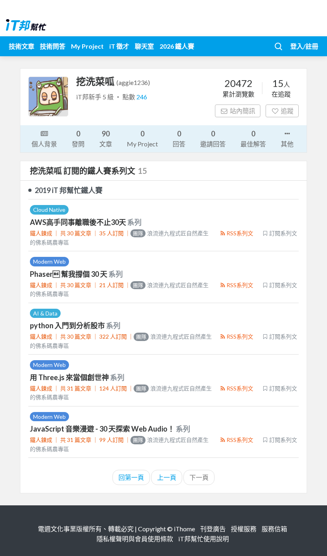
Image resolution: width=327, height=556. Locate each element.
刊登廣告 (213, 528)
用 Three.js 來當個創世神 (70, 377)
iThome (184, 528)
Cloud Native (49, 209)
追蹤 (287, 110)
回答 (179, 138)
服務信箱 (274, 528)
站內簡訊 (242, 110)
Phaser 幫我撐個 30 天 (69, 274)
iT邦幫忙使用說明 (203, 538)
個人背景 (44, 144)
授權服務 (243, 528)
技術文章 (21, 46)
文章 (105, 138)
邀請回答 (213, 138)
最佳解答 (253, 138)
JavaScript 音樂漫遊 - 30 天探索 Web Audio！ (103, 428)
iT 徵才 (119, 46)
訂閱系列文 (283, 233)
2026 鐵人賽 (177, 46)
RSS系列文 (240, 233)
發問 (78, 138)
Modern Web (49, 261)
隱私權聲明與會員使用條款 (135, 538)
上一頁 (166, 477)
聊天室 (144, 46)
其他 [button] (287, 144)
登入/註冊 (304, 46)
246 (141, 97)
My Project (87, 46)
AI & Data (45, 313)
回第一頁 (131, 477)
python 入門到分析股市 (68, 325)
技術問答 (52, 46)
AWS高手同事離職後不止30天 (78, 222)
